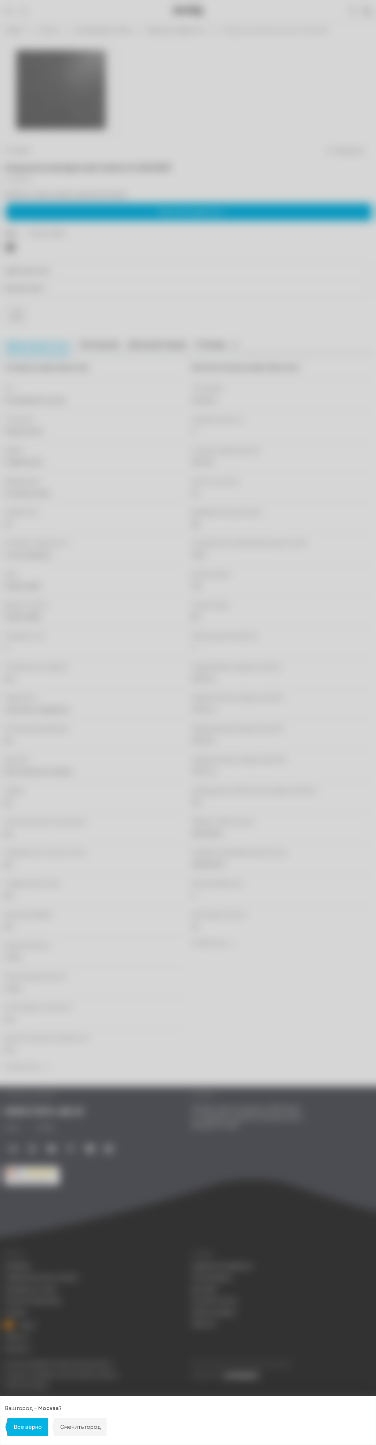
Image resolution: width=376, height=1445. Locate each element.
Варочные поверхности (177, 31)
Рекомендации (211, 1277)
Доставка (204, 1289)
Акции (26, 1325)
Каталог (49, 31)
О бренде (17, 1266)
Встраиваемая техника (103, 31)
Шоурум (15, 1312)
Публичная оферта (26, 1386)
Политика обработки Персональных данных (58, 1364)
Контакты (17, 1348)
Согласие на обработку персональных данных (61, 1375)
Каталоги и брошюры (32, 1300)
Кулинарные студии (30, 1289)
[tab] (99, 344)
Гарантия (203, 1323)
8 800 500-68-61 (44, 1112)
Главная (13, 31)
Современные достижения (40, 1277)
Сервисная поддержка (222, 1266)
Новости (16, 1337)
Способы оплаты (215, 1300)
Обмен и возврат (214, 1312)
